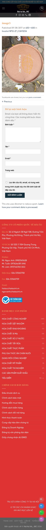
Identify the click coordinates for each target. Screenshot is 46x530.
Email (8, 159)
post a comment (35, 97)
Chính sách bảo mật (11, 398)
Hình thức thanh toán (12, 418)
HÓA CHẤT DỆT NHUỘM (13, 324)
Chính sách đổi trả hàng (13, 413)
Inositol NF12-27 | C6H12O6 (14, 31)
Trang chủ (8, 521)
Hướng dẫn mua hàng (12, 403)
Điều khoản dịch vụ (11, 393)
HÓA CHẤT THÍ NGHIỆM (13, 368)
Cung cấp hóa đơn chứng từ (15, 423)
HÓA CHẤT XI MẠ (10, 334)
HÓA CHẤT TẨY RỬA (11, 344)
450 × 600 (30, 28)
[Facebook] (16, 15)
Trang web (9, 170)
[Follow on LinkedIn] (30, 15)
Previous (7, 102)
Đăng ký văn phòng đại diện (15, 432)
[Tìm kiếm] (42, 8)
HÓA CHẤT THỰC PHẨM (13, 348)
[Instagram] (20, 15)
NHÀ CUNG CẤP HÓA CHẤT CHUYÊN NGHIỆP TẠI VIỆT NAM (22, 2)
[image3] (23, 64)
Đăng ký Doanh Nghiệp (13, 428)
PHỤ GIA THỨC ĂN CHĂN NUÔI (16, 353)
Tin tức (23, 523)
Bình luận (9, 125)
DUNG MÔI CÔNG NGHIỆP (14, 358)
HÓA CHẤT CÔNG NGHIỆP (14, 319)
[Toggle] (43, 378)
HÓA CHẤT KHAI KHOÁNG (14, 329)
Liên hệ (27, 521)
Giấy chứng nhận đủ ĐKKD (14, 437)
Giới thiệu (18, 521)
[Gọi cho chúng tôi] (26, 15)
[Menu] (3, 8)
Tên (7, 147)
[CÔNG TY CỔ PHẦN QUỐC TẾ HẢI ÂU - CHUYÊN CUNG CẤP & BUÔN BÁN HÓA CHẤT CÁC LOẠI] (23, 8)
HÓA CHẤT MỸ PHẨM (11, 363)
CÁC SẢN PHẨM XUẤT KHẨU (15, 373)
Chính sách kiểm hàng (12, 408)
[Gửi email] (23, 15)
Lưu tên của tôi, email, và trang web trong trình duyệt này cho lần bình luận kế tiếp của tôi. (22, 186)
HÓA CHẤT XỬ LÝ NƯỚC (13, 339)
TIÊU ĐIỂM (6, 378)
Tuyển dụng (37, 521)
